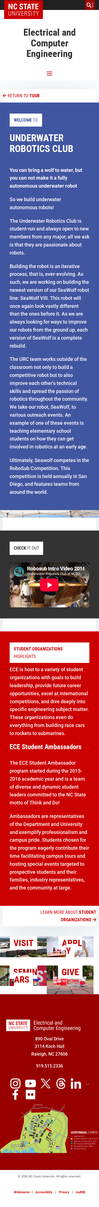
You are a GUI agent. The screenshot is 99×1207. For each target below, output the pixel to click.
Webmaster (22, 1192)
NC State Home (25, 5)
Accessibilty (44, 1192)
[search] (90, 5)
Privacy (64, 1192)
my (80, 1192)
